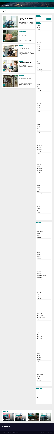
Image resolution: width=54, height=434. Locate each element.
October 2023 (39, 73)
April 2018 (38, 210)
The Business (39, 378)
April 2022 (38, 111)
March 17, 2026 (22, 79)
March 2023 (38, 88)
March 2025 (38, 52)
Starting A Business (40, 372)
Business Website (39, 277)
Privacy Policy (19, 8)
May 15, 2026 (21, 21)
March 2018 (38, 212)
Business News (39, 258)
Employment (39, 292)
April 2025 (38, 50)
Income (38, 319)
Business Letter (39, 250)
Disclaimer (13, 8)
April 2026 (38, 27)
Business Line (39, 254)
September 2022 (39, 101)
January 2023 (39, 92)
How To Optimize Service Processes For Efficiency (32, 418)
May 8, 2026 (21, 35)
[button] (49, 8)
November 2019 (39, 170)
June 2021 (38, 132)
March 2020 (38, 162)
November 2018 (39, 195)
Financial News (39, 298)
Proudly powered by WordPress (5, 432)
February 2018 (39, 214)
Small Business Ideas (21, 75)
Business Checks (39, 237)
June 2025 (38, 46)
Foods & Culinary (39, 302)
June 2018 (38, 206)
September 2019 (39, 174)
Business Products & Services (41, 275)
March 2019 (38, 187)
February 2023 (39, 90)
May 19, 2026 (18, 419)
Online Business (39, 336)
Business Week (39, 281)
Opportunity (38, 340)
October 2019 (39, 172)
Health (38, 311)
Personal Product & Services (22, 31)
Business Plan (39, 271)
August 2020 (39, 151)
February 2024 (39, 65)
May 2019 (38, 183)
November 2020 (39, 145)
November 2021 (39, 122)
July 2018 (38, 204)
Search (49, 18)
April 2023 (38, 86)
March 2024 (38, 63)
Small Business (39, 359)
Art (37, 229)
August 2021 (39, 128)
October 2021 (39, 124)
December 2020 (39, 143)
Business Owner (39, 269)
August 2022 (39, 103)
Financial (38, 296)
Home (4, 8)
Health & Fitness (39, 313)
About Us (8, 8)
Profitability (38, 351)
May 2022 (38, 109)
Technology (38, 376)
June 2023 (38, 82)
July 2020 (38, 153)
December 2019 (39, 168)
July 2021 (38, 130)
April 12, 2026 (22, 65)
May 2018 (38, 208)
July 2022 (38, 105)
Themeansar (16, 432)
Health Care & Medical (40, 315)
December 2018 (39, 193)
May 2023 (38, 84)
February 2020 (39, 164)
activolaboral (6, 4)
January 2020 (39, 166)
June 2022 (38, 107)
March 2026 (38, 29)
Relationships (39, 357)
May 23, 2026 (6, 419)
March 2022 (38, 113)
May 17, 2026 (31, 419)
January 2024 (39, 67)
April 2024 (38, 61)
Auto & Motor (39, 233)
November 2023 (39, 71)
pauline (26, 21)
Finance (38, 294)
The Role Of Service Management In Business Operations (20, 418)
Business (38, 235)
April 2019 (38, 185)
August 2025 (39, 42)
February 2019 (39, 189)
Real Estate (38, 355)
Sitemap (25, 8)
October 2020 (39, 147)
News (38, 332)
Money (38, 330)
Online (38, 334)
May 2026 (38, 25)
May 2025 (38, 48)
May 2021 (38, 134)
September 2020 (39, 149)
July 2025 (38, 44)
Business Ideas (39, 241)
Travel (38, 382)
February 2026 (39, 31)
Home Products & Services (41, 317)
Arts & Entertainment (40, 231)
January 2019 (39, 191)
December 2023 (39, 69)
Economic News (39, 290)
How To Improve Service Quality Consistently (43, 402)
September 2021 (39, 126)
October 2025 (39, 40)
